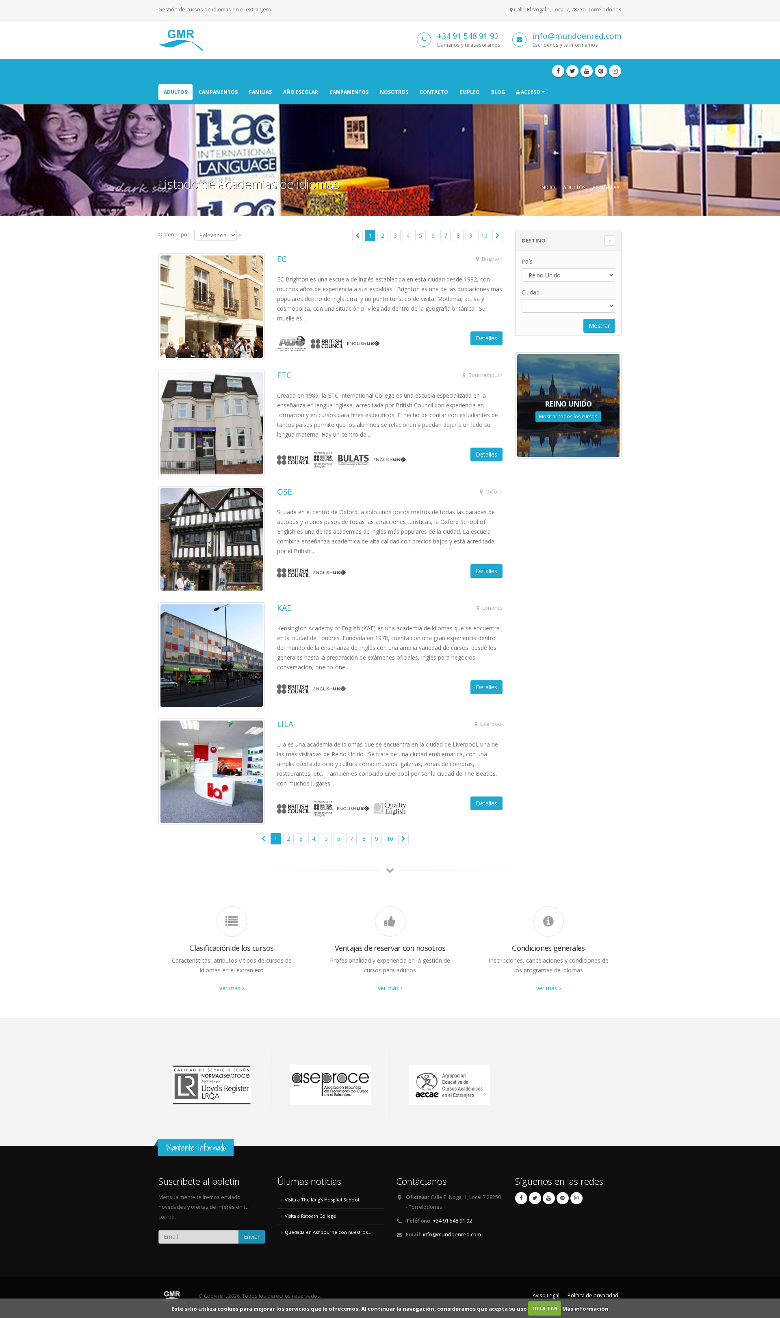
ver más (230, 988)
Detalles (486, 338)
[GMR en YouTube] (587, 71)
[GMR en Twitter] (572, 71)
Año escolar (300, 92)
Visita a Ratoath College (310, 1216)
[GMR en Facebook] (558, 71)
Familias (260, 92)
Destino (534, 240)
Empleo (469, 92)
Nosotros (394, 92)
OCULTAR (544, 1308)
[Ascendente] (239, 235)
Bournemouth (485, 375)
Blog (498, 92)
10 (484, 235)
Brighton (492, 258)
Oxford (493, 491)
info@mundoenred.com (577, 35)
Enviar (252, 1236)
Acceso (530, 92)
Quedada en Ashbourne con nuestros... (328, 1232)
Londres (492, 607)
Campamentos (218, 92)
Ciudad (531, 292)
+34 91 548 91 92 (468, 35)
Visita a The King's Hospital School (322, 1200)
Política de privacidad (593, 1295)
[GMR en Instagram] (615, 71)
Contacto (434, 92)
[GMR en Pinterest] (601, 71)
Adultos (175, 92)
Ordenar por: (174, 234)
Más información (585, 1308)
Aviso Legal (546, 1295)
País (527, 261)
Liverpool (491, 724)
